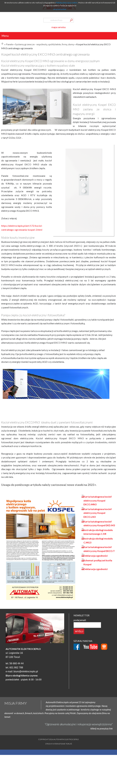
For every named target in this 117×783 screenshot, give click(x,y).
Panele (9, 44)
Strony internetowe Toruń (58, 744)
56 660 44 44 (16, 663)
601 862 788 (16, 667)
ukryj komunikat (59, 9)
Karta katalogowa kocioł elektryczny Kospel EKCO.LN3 (97, 513)
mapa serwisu (58, 27)
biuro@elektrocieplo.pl (26, 671)
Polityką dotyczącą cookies (67, 3)
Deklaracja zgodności (95, 555)
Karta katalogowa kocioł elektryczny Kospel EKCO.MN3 (97, 500)
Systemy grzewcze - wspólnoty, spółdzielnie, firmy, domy (44, 44)
